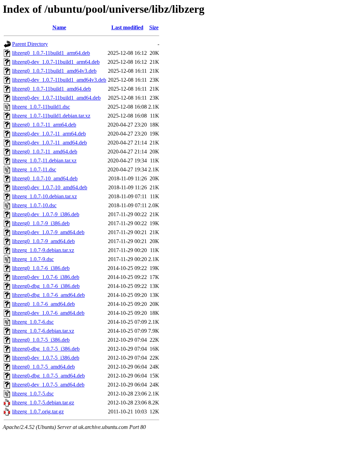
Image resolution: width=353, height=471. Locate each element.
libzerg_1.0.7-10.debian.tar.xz (44, 196)
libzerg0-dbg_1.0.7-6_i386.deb (46, 286)
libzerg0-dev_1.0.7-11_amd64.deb (49, 143)
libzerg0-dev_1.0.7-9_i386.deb (45, 214)
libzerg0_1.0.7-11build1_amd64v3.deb (54, 71)
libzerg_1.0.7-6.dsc (33, 322)
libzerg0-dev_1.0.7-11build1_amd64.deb (56, 98)
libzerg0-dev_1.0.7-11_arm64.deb (49, 134)
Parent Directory (30, 44)
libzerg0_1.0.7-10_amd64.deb (45, 178)
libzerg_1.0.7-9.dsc (33, 259)
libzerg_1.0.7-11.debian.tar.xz (44, 160)
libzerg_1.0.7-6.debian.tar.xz (43, 331)
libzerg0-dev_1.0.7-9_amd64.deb (48, 232)
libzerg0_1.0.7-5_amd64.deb (43, 367)
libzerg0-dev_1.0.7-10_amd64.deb (49, 187)
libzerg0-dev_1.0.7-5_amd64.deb (48, 385)
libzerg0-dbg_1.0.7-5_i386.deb (46, 349)
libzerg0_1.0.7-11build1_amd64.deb (51, 89)
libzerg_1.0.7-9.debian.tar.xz (43, 250)
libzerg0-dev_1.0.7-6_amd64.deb (48, 313)
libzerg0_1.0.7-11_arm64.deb (44, 125)
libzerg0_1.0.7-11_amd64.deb (44, 151)
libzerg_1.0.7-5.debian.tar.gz (43, 402)
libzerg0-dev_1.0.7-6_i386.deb (45, 277)
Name (59, 27)
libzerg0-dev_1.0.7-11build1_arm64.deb (56, 62)
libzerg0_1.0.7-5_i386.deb (41, 340)
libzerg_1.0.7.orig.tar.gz (38, 411)
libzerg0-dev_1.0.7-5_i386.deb (45, 358)
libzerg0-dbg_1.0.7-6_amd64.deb (48, 295)
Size (154, 27)
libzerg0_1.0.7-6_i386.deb (41, 268)
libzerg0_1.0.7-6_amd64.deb (43, 304)
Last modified (127, 27)
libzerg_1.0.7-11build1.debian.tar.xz (51, 116)
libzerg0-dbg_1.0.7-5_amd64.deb (48, 376)
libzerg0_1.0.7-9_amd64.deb (43, 241)
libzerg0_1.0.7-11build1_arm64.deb (51, 53)
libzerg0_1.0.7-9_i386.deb (41, 223)
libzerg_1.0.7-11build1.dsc (41, 107)
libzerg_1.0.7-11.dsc (34, 169)
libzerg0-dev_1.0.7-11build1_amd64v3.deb (59, 80)
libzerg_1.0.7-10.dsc (34, 205)
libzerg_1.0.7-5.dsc (33, 394)
